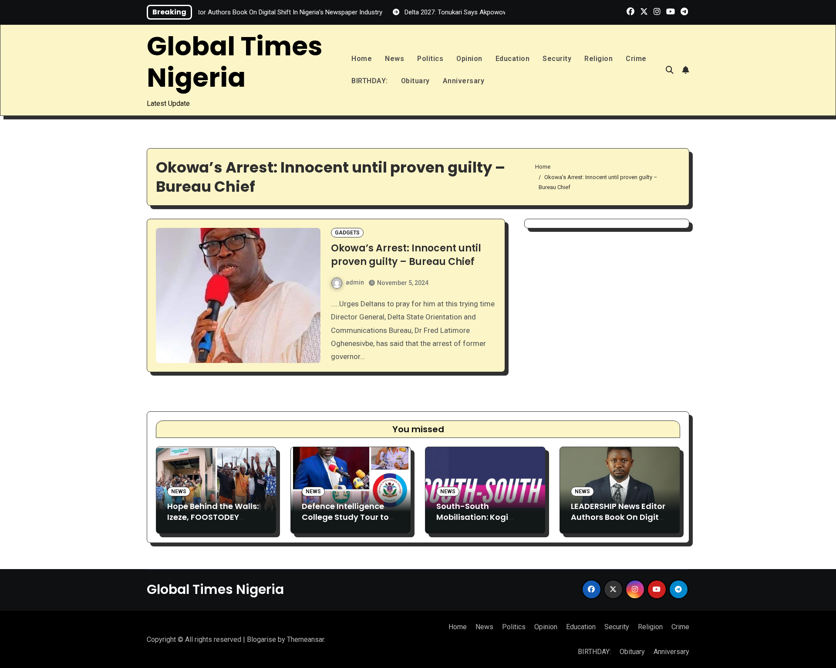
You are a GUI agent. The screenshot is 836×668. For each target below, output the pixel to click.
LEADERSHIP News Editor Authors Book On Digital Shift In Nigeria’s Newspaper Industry (619, 523)
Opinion (469, 58)
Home (361, 58)
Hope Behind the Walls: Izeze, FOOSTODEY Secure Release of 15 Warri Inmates (213, 523)
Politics (430, 58)
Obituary (415, 81)
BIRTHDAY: (369, 81)
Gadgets (347, 233)
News (394, 58)
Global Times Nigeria (235, 62)
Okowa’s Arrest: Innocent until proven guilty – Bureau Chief (406, 254)
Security (557, 58)
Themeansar (305, 639)
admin (355, 282)
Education (513, 58)
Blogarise (261, 639)
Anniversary (464, 81)
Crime (636, 58)
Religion (598, 58)
